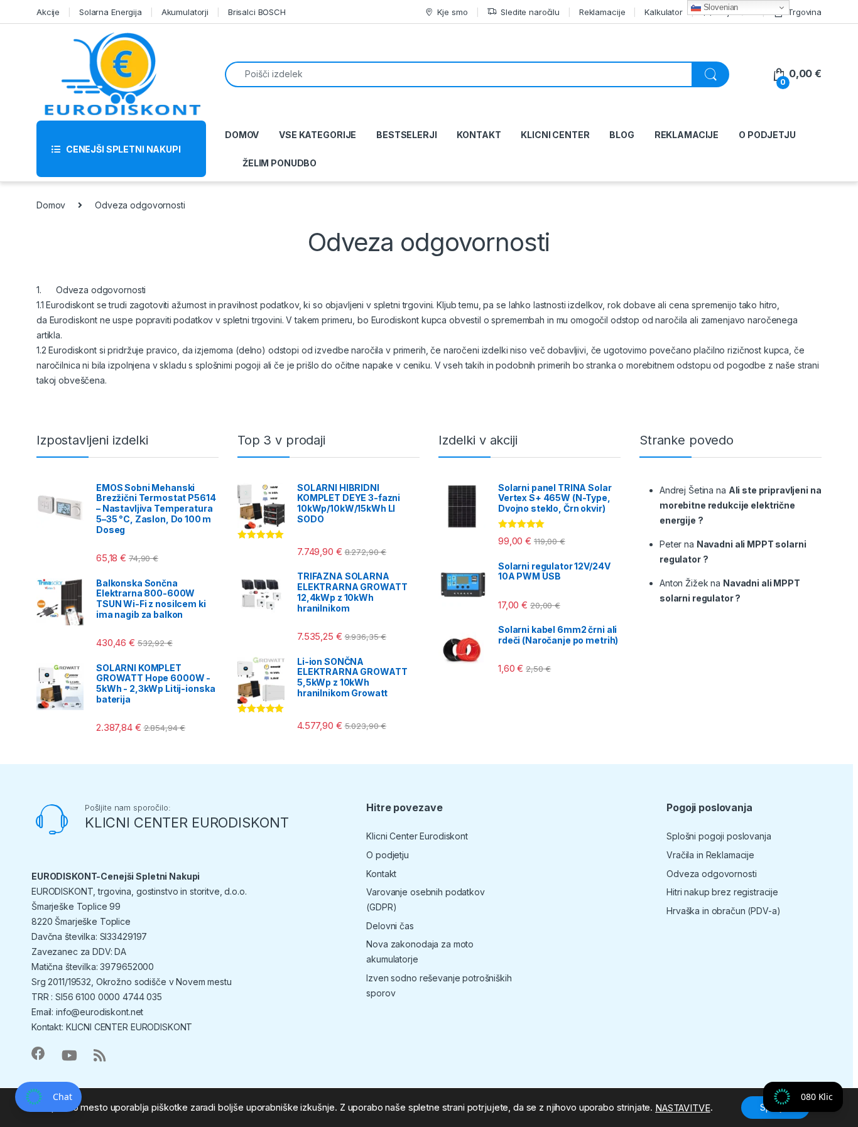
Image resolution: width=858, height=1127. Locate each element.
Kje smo (452, 12)
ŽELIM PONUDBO (279, 163)
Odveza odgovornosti (711, 873)
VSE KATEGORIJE (317, 134)
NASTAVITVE (682, 1108)
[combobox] (458, 74)
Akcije (48, 12)
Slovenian (720, 7)
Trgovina (805, 12)
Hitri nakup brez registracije (722, 892)
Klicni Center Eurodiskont (417, 836)
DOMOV (242, 134)
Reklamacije (602, 12)
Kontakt (381, 873)
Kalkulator (663, 12)
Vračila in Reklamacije (710, 854)
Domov (50, 205)
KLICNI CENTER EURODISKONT (187, 822)
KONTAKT (479, 134)
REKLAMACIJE (686, 134)
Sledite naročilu (530, 12)
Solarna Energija (110, 12)
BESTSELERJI (406, 134)
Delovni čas (389, 925)
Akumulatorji (185, 12)
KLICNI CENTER (555, 134)
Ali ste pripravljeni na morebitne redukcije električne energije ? (740, 505)
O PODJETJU (767, 134)
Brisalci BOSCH (257, 12)
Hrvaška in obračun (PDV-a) (723, 910)
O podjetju (387, 854)
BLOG (621, 134)
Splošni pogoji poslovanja (718, 836)
